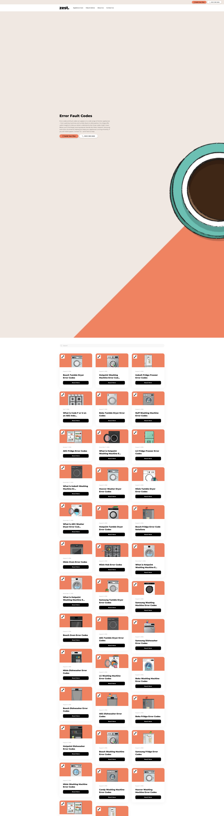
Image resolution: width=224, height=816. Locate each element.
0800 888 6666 (215, 2)
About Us (100, 8)
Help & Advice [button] (90, 8)
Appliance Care (78, 8)
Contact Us (110, 8)
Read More (76, 382)
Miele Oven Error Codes (75, 562)
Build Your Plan (200, 2)
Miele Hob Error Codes (110, 565)
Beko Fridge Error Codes (147, 716)
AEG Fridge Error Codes (75, 451)
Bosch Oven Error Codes (75, 635)
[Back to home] (64, 7)
